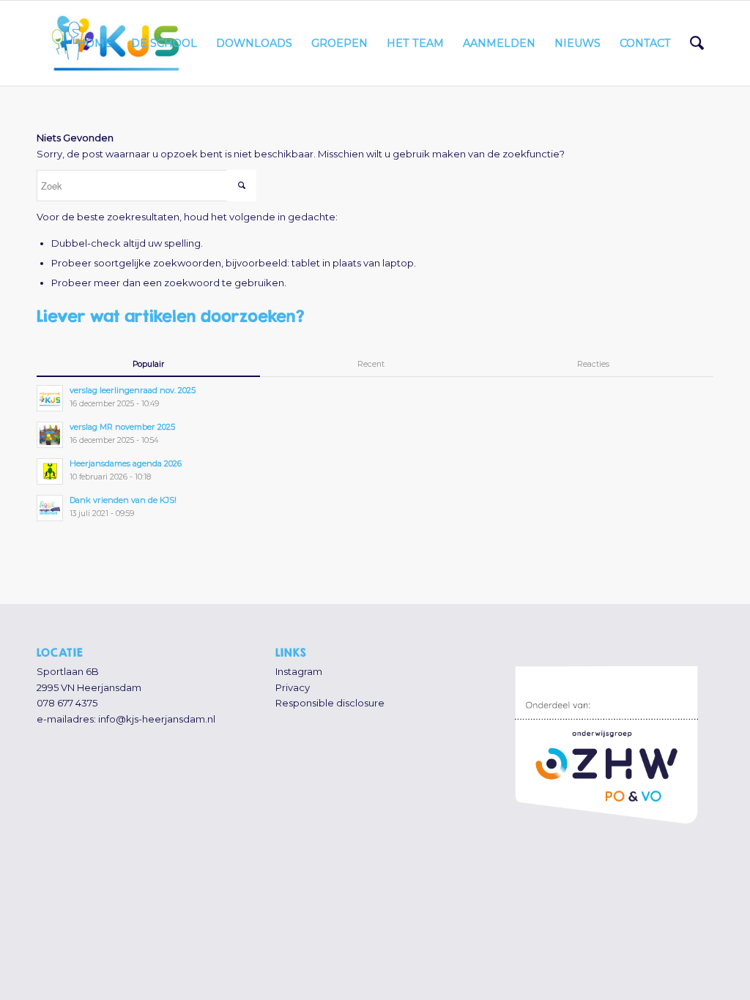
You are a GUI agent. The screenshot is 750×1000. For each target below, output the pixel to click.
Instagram (298, 671)
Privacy (292, 687)
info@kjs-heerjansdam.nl (156, 719)
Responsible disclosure (330, 703)
